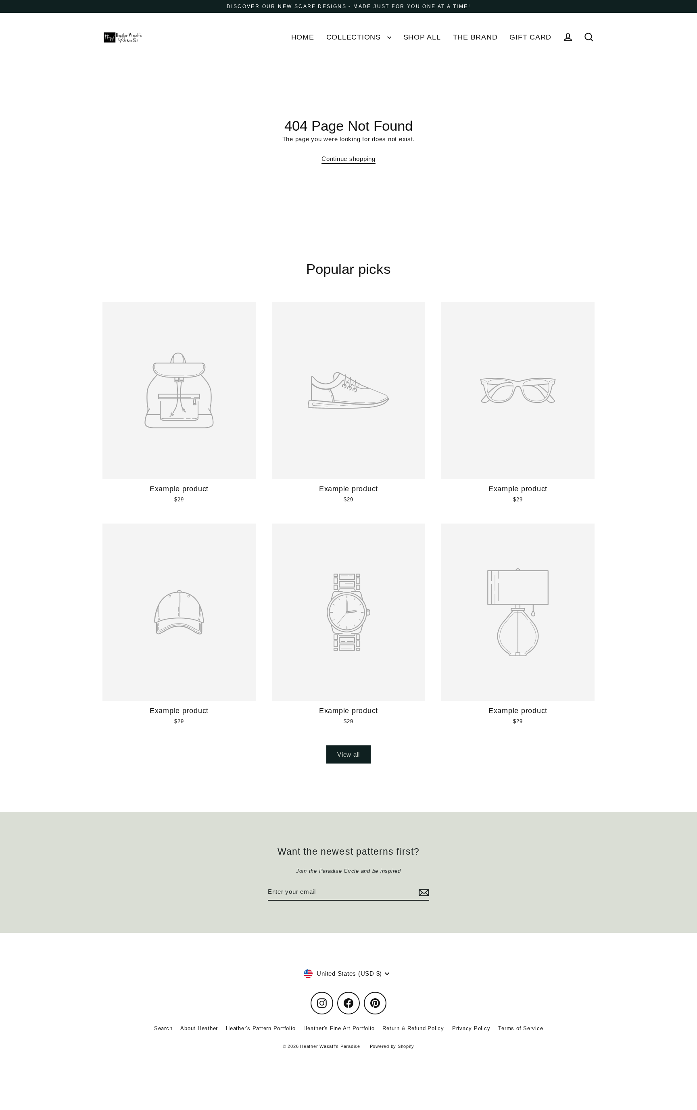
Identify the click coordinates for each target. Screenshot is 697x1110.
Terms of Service (520, 1028)
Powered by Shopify (392, 1046)
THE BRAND (475, 37)
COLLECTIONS (354, 37)
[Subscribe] (422, 892)
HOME (302, 37)
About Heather (199, 1028)
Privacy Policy (471, 1028)
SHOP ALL (422, 37)
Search (163, 1028)
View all (348, 754)
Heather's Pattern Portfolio (260, 1028)
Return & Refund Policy (413, 1028)
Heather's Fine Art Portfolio (338, 1028)
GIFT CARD (530, 37)
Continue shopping (348, 158)
